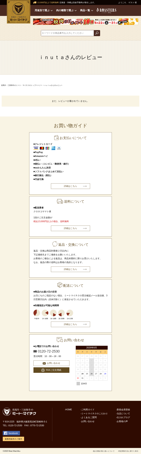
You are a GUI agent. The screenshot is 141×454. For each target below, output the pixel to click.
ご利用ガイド (87, 409)
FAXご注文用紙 (53, 370)
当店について (123, 413)
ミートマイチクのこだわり (94, 413)
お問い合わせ (53, 363)
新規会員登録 (123, 409)
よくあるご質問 (89, 417)
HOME (68, 409)
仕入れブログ (123, 417)
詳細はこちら (70, 186)
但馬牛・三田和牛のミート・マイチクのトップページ (21, 85)
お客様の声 (122, 421)
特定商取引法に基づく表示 (128, 451)
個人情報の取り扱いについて (104, 451)
